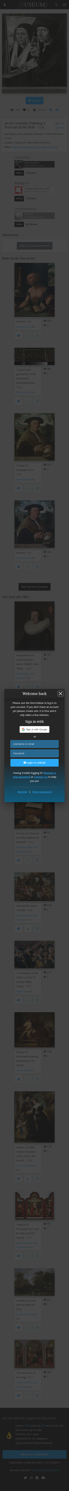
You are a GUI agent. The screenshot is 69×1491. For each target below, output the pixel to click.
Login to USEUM (35, 762)
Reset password (42, 791)
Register (22, 791)
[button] (35, 729)
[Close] (60, 693)
